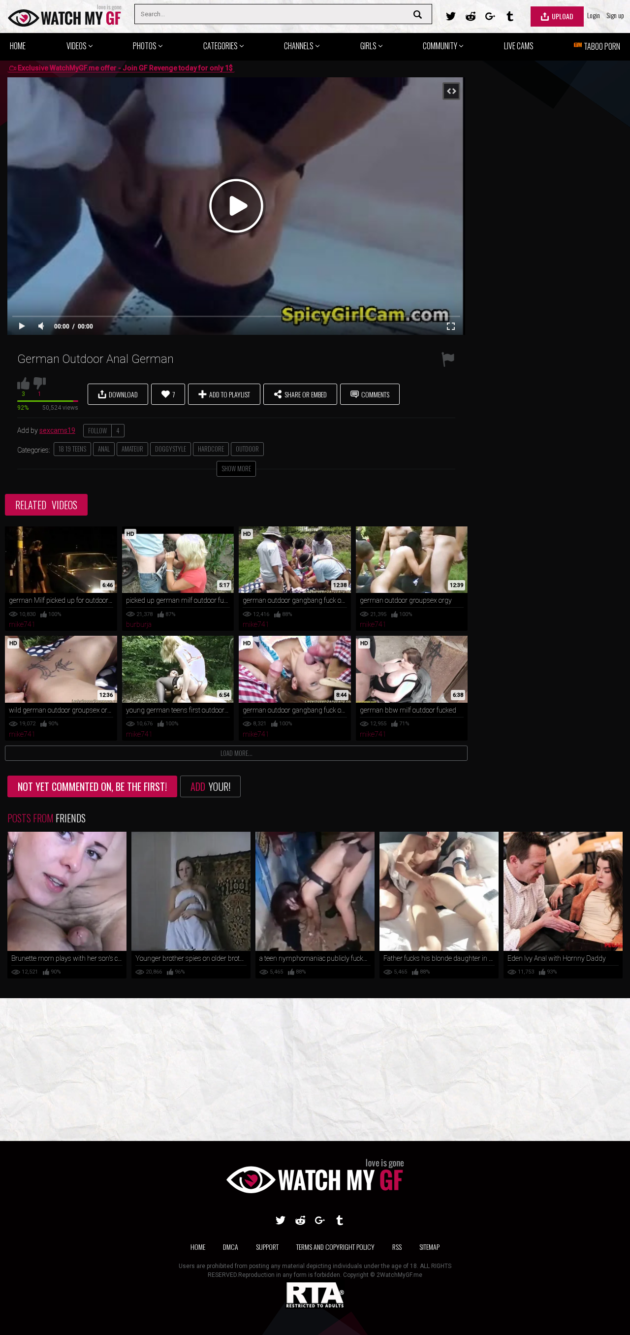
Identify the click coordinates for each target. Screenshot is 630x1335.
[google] (490, 16)
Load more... (236, 753)
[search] (420, 14)
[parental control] (315, 1306)
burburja (139, 624)
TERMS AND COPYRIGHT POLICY (335, 1246)
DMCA (230, 1246)
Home (197, 1246)
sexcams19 (57, 430)
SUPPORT (267, 1246)
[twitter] (451, 16)
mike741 (22, 624)
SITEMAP (429, 1246)
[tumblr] (510, 16)
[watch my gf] (64, 16)
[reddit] (470, 16)
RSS (397, 1246)
